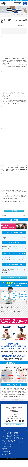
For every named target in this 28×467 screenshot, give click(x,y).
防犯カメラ (4, 449)
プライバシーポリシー (19, 438)
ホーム (15, 440)
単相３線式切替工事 (6, 436)
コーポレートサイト (18, 443)
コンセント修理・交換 (7, 432)
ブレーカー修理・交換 (7, 435)
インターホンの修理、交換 (8, 445)
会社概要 (16, 433)
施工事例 (16, 432)
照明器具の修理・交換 (7, 440)
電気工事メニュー (5, 430)
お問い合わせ (17, 435)
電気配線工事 (5, 448)
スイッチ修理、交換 (6, 433)
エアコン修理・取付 (6, 438)
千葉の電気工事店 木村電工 (12, 458)
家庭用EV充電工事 (6, 451)
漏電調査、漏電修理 (6, 446)
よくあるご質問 (17, 437)
